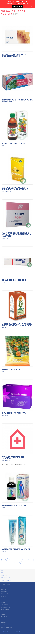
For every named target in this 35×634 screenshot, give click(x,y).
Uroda (2, 600)
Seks (2, 619)
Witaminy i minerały (6, 580)
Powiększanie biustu (6, 577)
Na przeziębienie (5, 584)
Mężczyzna (4, 616)
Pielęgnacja (4, 591)
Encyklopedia (4, 596)
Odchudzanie (4, 587)
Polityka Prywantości (6, 627)
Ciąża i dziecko (5, 594)
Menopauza (4, 575)
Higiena (3, 573)
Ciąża (2, 570)
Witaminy (3, 589)
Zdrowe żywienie (5, 607)
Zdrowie (3, 602)
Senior (2, 612)
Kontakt (3, 625)
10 (17, 562)
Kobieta (3, 614)
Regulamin (4, 622)
